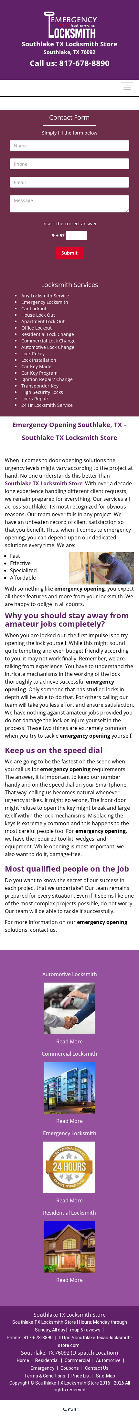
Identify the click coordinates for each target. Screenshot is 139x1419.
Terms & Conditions (44, 1375)
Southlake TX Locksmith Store (43, 483)
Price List (81, 1375)
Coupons (69, 1368)
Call (71, 1409)
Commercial (77, 1360)
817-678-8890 (84, 63)
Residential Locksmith (69, 1212)
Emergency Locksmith (69, 1133)
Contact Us (97, 1368)
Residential (47, 1360)
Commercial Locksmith (69, 1053)
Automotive (108, 1360)
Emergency (42, 1368)
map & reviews (86, 1329)
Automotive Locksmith (69, 974)
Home (23, 1360)
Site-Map (105, 1375)
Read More (69, 1041)
